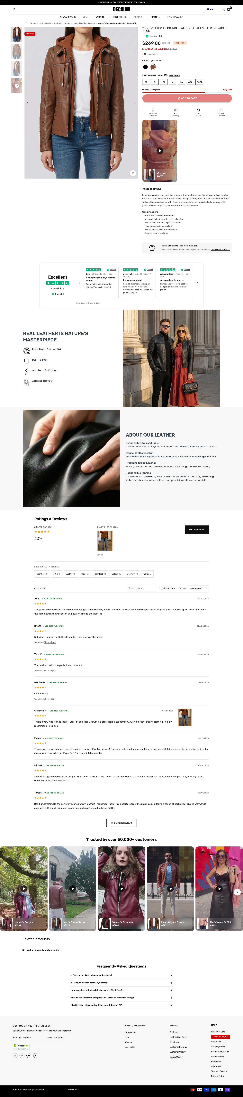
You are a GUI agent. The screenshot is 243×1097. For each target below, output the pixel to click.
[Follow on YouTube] (28, 1055)
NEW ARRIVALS (68, 17)
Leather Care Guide (178, 1037)
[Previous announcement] (6, 3)
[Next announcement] (237, 3)
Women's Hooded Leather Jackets (79, 23)
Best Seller (130, 1047)
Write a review (196, 529)
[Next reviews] (197, 282)
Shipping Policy (218, 1046)
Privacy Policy (217, 1076)
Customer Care (218, 1032)
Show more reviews (121, 823)
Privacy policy (73, 1090)
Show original (50, 642)
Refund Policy (217, 1056)
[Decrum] (26, 23)
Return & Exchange (220, 1051)
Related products (36, 939)
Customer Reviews (178, 1047)
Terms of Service (219, 1071)
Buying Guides (176, 1057)
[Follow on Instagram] (22, 1055)
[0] (228, 9)
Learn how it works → (220, 249)
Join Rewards (175, 17)
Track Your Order (220, 1037)
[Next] (133, 102)
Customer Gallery (178, 1052)
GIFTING (138, 17)
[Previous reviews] (79, 282)
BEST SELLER (119, 17)
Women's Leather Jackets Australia (45, 23)
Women (128, 1042)
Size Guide (174, 1042)
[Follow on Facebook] (15, 1055)
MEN (85, 17)
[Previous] (30, 102)
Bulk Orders (216, 1061)
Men (127, 1037)
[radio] (145, 67)
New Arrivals (130, 1032)
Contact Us (216, 1066)
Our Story (174, 1032)
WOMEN (100, 17)
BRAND (154, 17)
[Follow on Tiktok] (35, 1055)
